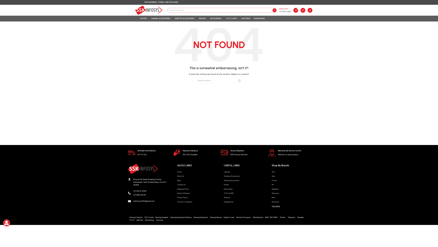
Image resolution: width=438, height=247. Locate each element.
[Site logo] (148, 10)
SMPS (276, 217)
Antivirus (227, 198)
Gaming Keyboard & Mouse (181, 217)
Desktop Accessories (232, 176)
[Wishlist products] (302, 10)
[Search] (274, 10)
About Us (180, 176)
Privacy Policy (182, 198)
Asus (273, 176)
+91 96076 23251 (285, 11)
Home (179, 172)
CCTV (132, 220)
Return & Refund (183, 193)
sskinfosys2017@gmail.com (143, 201)
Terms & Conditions (184, 202)
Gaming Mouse (216, 217)
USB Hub (140, 220)
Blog (179, 180)
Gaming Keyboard (200, 217)
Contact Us (181, 185)
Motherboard (258, 217)
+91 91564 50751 (139, 195)
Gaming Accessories (231, 180)
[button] (6, 222)
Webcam (291, 217)
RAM (267, 217)
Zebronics (275, 193)
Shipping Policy (183, 189)
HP (273, 185)
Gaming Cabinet (136, 217)
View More (276, 206)
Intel (273, 198)
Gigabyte (275, 189)
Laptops (227, 172)
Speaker (301, 217)
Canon (274, 180)
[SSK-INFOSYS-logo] (143, 169)
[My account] (310, 10)
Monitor (239, 217)
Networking (228, 189)
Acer (273, 172)
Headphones (228, 202)
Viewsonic (275, 202)
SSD (271, 217)
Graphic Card (229, 217)
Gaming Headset (161, 217)
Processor (248, 217)
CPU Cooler (149, 217)
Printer (226, 185)
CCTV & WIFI (229, 193)
